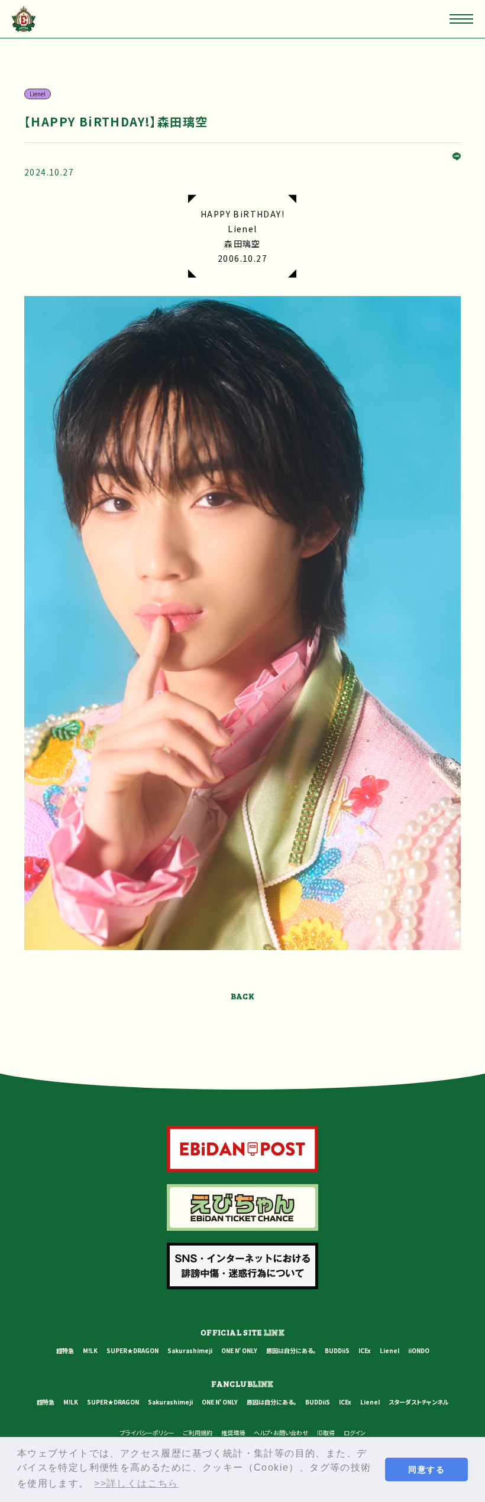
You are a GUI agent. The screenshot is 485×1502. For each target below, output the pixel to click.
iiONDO (418, 1350)
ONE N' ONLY (239, 1350)
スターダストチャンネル (419, 1401)
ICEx (364, 1350)
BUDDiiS (337, 1350)
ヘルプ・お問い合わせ (281, 1432)
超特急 (65, 1350)
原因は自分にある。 (291, 1350)
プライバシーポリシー (147, 1432)
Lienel (389, 1350)
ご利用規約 (197, 1432)
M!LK (90, 1350)
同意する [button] (426, 1469)
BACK (243, 996)
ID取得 (326, 1432)
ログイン (355, 1432)
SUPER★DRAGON (132, 1350)
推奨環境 (233, 1432)
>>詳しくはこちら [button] (136, 1483)
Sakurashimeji (189, 1350)
